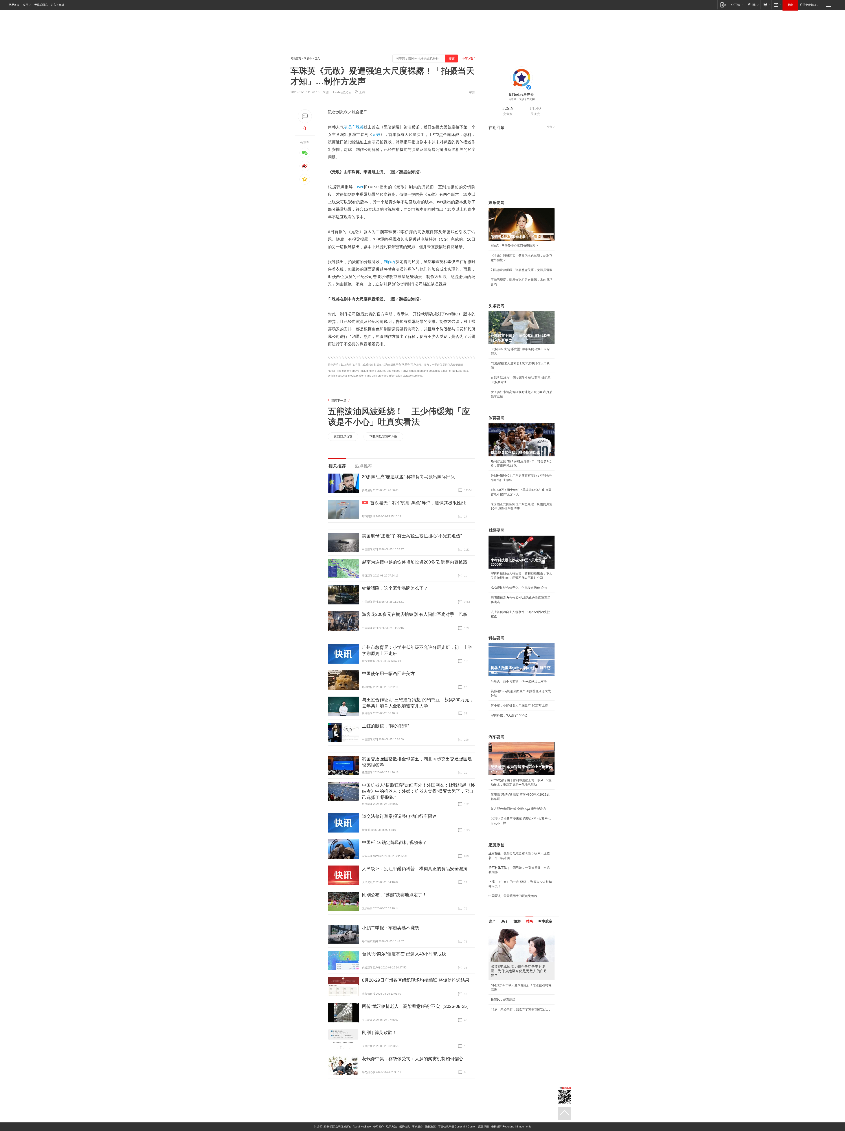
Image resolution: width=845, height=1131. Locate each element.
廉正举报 (483, 1126)
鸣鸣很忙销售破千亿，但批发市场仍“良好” (519, 587)
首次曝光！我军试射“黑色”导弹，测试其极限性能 (418, 502)
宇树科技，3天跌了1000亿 (509, 715)
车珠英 (358, 127)
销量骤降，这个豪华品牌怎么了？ (395, 588)
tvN (360, 187)
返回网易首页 (343, 436)
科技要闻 (496, 638)
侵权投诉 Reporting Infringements (511, 1126)
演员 (348, 127)
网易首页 (14, 4)
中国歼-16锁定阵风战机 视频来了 (394, 842)
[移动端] (723, 4)
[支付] (766, 4)
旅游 (517, 921)
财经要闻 (496, 530)
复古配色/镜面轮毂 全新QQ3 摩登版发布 (518, 809)
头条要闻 (496, 306)
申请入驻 (468, 58)
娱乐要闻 (496, 202)
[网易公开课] (737, 4)
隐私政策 (430, 1126)
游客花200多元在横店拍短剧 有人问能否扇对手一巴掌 (414, 614)
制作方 (390, 262)
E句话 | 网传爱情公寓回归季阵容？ (514, 245)
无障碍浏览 (41, 4)
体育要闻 (496, 418)
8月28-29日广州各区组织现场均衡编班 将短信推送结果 (415, 980)
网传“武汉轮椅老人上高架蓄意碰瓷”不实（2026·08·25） (416, 1006)
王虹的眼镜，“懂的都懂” (385, 725)
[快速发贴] (305, 116)
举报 (472, 92)
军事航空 (545, 921)
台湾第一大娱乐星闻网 (521, 99)
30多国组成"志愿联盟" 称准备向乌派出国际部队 (408, 476)
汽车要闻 (496, 737)
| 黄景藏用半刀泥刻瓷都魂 (513, 896)
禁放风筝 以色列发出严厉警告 (511, 976)
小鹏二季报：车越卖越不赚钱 (390, 927)
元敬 (376, 134)
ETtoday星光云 (341, 92)
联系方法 (391, 1126)
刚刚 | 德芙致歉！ (379, 1032)
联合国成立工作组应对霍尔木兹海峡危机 (518, 1000)
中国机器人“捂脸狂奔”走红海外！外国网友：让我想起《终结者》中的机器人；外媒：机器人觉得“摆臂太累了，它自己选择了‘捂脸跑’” (418, 791)
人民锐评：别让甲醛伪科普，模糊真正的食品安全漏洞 (415, 868)
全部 (549, 126)
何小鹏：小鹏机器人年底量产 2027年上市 (519, 705)
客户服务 (417, 1126)
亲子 (504, 921)
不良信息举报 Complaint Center (457, 1126)
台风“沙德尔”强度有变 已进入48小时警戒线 (404, 954)
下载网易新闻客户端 (383, 436)
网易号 (308, 58)
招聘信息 (404, 1126)
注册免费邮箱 (808, 4)
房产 (492, 921)
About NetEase (362, 1126)
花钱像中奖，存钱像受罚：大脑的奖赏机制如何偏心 (412, 1058)
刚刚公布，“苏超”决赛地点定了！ (394, 894)
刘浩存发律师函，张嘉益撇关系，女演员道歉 (521, 270)
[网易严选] (752, 4)
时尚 (529, 921)
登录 (790, 4)
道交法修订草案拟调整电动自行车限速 (399, 816)
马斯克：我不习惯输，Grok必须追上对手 (519, 681)
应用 (25, 4)
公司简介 (378, 1126)
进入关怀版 (57, 4)
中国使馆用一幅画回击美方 (388, 673)
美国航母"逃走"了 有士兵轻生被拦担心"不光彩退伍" (412, 535)
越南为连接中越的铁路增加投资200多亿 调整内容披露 (414, 562)
